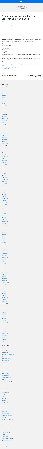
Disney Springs (5, 364)
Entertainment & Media (6, 377)
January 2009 (4, 299)
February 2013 (5, 198)
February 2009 (5, 297)
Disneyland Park (5, 371)
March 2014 (4, 177)
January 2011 (4, 249)
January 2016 (4, 135)
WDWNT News (5, 436)
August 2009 (4, 284)
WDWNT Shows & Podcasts (7, 438)
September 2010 (5, 257)
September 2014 (5, 166)
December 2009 (5, 276)
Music (3, 396)
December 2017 (5, 86)
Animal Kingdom (10, 64)
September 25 (5, 341)
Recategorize (4, 411)
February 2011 (4, 246)
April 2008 (4, 318)
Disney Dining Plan (14, 67)
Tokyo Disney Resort (6, 423)
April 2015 (4, 152)
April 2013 (4, 194)
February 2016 (5, 133)
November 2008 (5, 303)
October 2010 (4, 255)
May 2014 (4, 173)
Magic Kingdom (5, 388)
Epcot (3, 379)
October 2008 (4, 305)
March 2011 (4, 244)
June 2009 (4, 289)
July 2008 (4, 312)
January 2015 (4, 158)
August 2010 (4, 259)
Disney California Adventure (7, 358)
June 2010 (4, 263)
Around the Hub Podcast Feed (8, 354)
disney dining (7, 67)
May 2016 (4, 126)
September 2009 (5, 282)
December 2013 (5, 181)
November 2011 (5, 227)
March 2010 (4, 270)
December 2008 (5, 301)
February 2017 (5, 107)
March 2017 (4, 105)
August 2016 (4, 120)
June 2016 (4, 124)
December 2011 (5, 225)
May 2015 (4, 150)
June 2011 (3, 238)
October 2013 (4, 183)
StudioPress (8, 446)
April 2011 (4, 242)
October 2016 (4, 116)
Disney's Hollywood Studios (7, 366)
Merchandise (4, 390)
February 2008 (5, 322)
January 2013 (4, 200)
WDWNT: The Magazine (7, 440)
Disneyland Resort (5, 373)
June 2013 (4, 192)
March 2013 (4, 196)
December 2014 (5, 160)
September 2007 (5, 333)
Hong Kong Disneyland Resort (8, 381)
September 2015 (5, 143)
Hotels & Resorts (5, 383)
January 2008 (4, 324)
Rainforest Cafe (35, 67)
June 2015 (4, 147)
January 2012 (4, 223)
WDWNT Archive (21, 7)
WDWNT (3, 434)
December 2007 (5, 326)
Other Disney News (6, 402)
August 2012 (4, 208)
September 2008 (5, 308)
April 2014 (4, 175)
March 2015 (4, 154)
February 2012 (5, 221)
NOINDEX (4, 400)
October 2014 (4, 164)
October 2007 (4, 331)
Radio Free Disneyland (6, 406)
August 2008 (4, 310)
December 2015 (5, 137)
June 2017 (4, 99)
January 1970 (4, 339)
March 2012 (4, 219)
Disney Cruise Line (5, 360)
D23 (2, 356)
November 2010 (5, 253)
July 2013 (3, 190)
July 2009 (4, 286)
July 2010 (3, 261)
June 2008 (4, 314)
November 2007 (5, 329)
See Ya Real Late (5, 413)
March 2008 (4, 320)
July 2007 (4, 337)
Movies (3, 394)
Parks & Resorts (25, 64)
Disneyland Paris (5, 369)
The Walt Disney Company (7, 419)
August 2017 (4, 95)
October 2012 (4, 204)
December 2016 (5, 112)
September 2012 (5, 206)
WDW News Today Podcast (7, 430)
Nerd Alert (4, 398)
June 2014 (4, 171)
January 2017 (4, 110)
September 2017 (5, 93)
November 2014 (5, 162)
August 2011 (4, 234)
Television (4, 417)
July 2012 (3, 211)
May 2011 (3, 240)
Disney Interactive (5, 362)
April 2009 (4, 293)
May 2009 (4, 291)
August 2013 (4, 187)
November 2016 (5, 114)
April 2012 (4, 217)
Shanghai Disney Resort (7, 415)
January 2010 (4, 274)
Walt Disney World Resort (7, 428)
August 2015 (4, 145)
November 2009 (5, 278)
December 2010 (5, 251)
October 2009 (4, 280)
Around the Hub (5, 352)
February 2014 (5, 179)
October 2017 (4, 91)
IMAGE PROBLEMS (6, 385)
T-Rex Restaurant (5, 68)
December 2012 (5, 202)
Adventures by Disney (6, 348)
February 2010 (5, 272)
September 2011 (5, 232)
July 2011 (3, 236)
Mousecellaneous (5, 392)
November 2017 (5, 88)
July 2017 (3, 97)
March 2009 (4, 295)
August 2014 (4, 168)
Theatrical (4, 421)
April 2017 (4, 103)
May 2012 (4, 215)
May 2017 (4, 101)
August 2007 (4, 335)
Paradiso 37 (29, 67)
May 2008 (4, 316)
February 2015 (5, 156)
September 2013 (5, 185)
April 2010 (4, 267)
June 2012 (4, 213)
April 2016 (4, 128)
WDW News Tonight (6, 432)
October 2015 (4, 141)
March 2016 (4, 131)
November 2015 (5, 139)
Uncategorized (5, 425)
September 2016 (5, 118)
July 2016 (3, 122)
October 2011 (4, 230)
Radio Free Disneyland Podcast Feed (9, 409)
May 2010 (4, 265)
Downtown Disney (18, 64)
